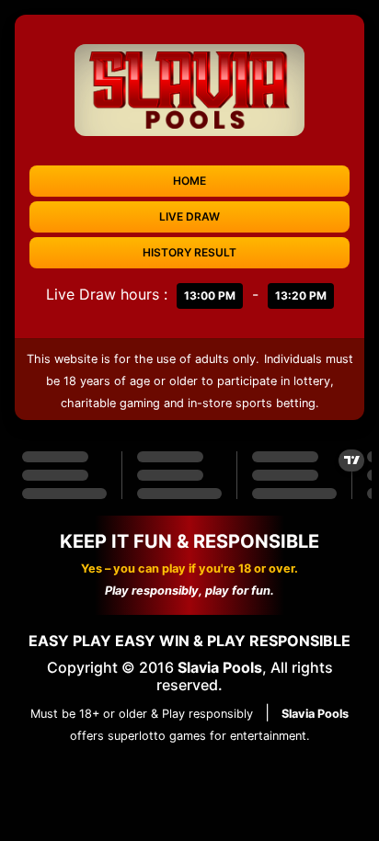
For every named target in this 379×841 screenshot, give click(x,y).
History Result (189, 252)
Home (189, 181)
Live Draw (189, 216)
